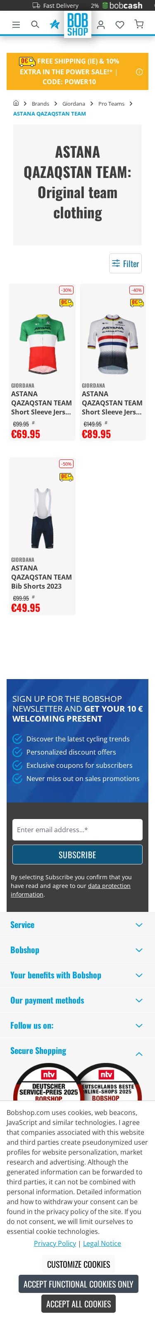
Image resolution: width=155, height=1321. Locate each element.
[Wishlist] (119, 23)
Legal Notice (102, 1243)
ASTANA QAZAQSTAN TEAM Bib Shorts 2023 (41, 577)
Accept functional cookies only (79, 1284)
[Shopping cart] (138, 23)
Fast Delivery (52, 5)
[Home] (16, 103)
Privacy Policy (55, 1243)
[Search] (35, 23)
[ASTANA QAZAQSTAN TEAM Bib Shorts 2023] (42, 518)
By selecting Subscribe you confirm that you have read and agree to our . (71, 885)
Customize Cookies (78, 1264)
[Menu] (16, 23)
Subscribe (77, 854)
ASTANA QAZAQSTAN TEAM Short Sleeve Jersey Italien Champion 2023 (42, 403)
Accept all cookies (78, 1303)
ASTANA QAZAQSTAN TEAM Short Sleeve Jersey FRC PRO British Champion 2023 (112, 403)
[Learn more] (139, 71)
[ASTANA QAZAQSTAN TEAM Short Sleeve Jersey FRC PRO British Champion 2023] (113, 344)
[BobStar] (54, 23)
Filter (131, 263)
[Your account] (100, 23)
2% (87, 5)
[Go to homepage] (77, 23)
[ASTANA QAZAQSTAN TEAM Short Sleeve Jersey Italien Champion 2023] (42, 344)
